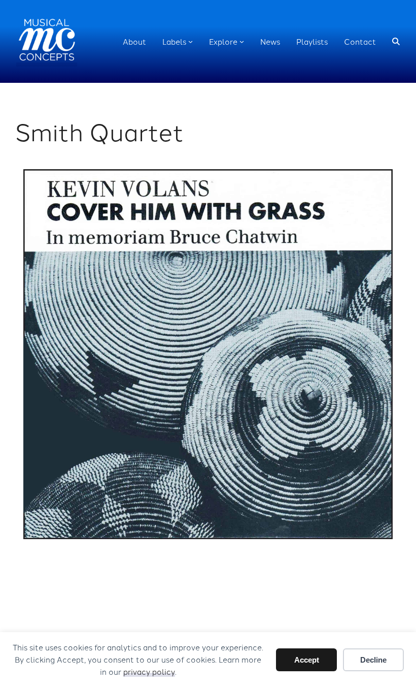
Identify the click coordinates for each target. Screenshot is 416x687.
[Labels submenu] (190, 41)
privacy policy (149, 671)
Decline (373, 659)
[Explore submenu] (241, 41)
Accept (306, 659)
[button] (396, 41)
